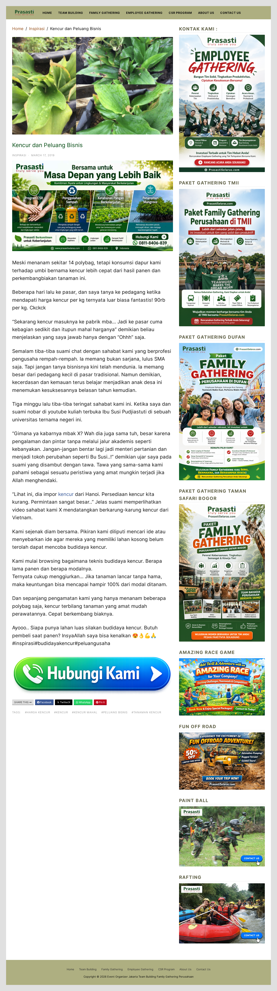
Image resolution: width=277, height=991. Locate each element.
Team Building (70, 12)
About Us (206, 12)
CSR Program (180, 12)
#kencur (61, 712)
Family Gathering (104, 12)
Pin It (101, 702)
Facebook (46, 702)
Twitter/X (64, 702)
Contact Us (230, 12)
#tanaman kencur (146, 712)
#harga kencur (37, 712)
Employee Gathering (144, 12)
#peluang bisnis (114, 712)
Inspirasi (37, 28)
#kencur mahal (84, 712)
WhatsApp (84, 702)
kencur (66, 494)
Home (47, 12)
